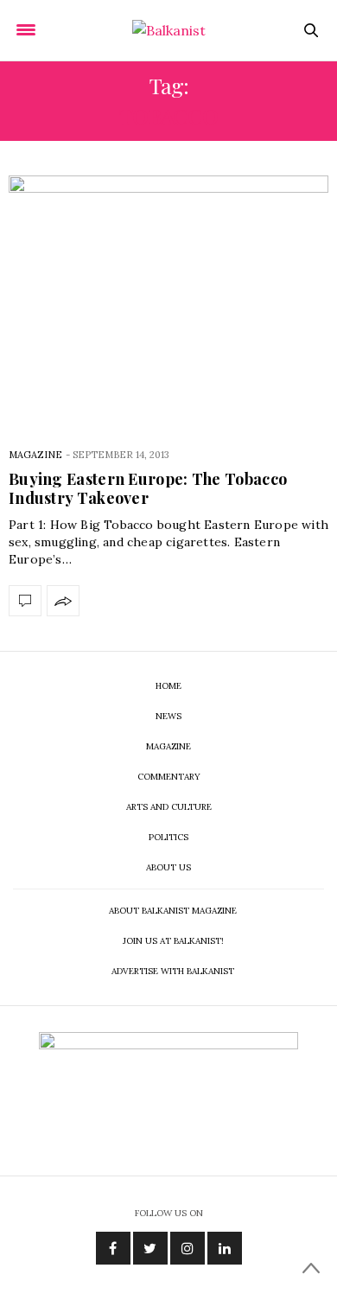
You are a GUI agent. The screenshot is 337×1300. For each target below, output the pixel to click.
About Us (168, 867)
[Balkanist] (169, 30)
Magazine (35, 455)
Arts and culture (169, 806)
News (168, 716)
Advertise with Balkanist (172, 971)
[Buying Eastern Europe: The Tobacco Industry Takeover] (168, 298)
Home (168, 685)
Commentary (168, 776)
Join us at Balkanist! (173, 940)
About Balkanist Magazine (173, 910)
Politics (168, 837)
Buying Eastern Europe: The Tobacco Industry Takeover (148, 488)
